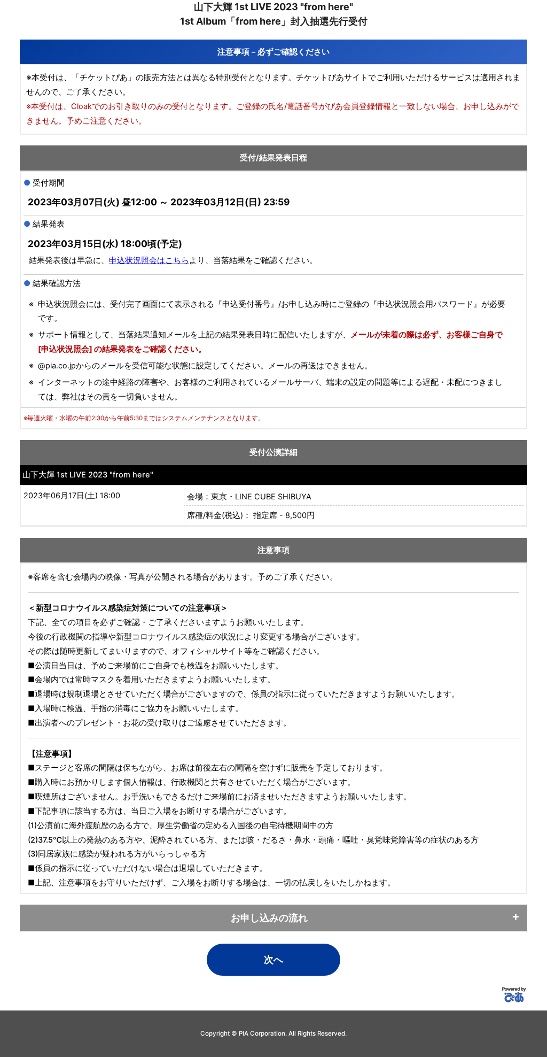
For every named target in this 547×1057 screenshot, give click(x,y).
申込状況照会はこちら (149, 260)
